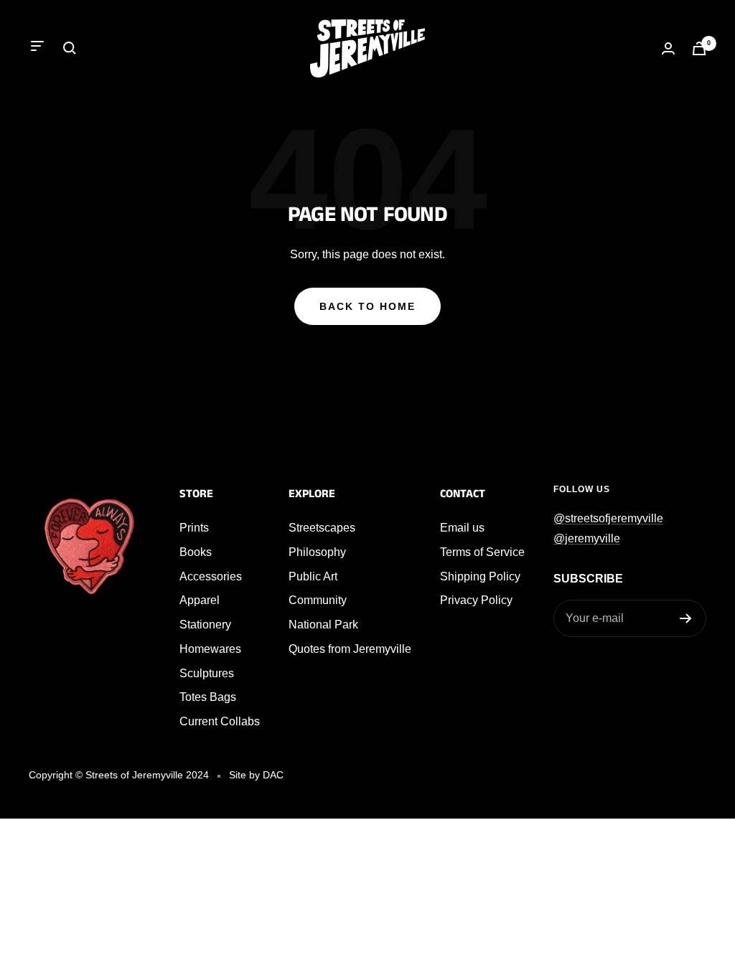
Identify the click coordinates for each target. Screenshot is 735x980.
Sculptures (206, 673)
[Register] (686, 618)
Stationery (205, 624)
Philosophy (317, 552)
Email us (462, 528)
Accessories (210, 576)
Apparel (199, 600)
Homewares (210, 649)
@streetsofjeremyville (608, 518)
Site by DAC (256, 775)
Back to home (367, 306)
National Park (323, 624)
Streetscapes (322, 528)
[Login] (668, 48)
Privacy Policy (476, 600)
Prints (194, 528)
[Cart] (699, 48)
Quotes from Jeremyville (350, 649)
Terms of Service (482, 552)
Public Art (313, 576)
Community (318, 600)
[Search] (69, 48)
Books (195, 552)
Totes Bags (207, 697)
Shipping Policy (480, 576)
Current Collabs (219, 721)
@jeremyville (586, 538)
